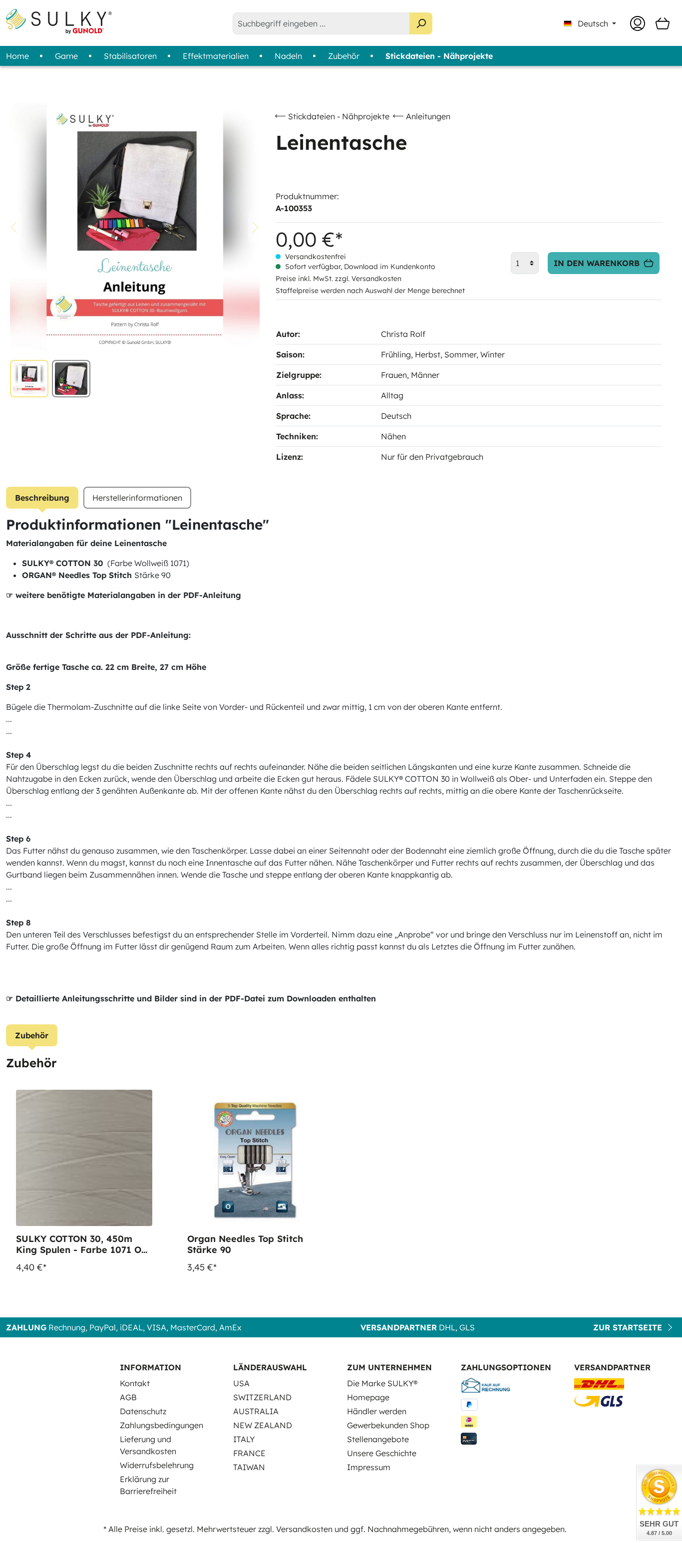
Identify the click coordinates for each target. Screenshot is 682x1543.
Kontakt (135, 1383)
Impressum (368, 1467)
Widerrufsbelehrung (157, 1465)
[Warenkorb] (662, 23)
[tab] (42, 498)
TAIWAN (249, 1467)
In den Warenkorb (597, 263)
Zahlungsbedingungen (161, 1425)
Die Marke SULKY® (382, 1383)
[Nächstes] (255, 227)
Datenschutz (143, 1411)
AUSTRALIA (256, 1411)
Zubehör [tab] (31, 1035)
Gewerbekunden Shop (388, 1425)
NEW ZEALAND (262, 1425)
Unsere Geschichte (381, 1453)
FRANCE (249, 1453)
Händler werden (376, 1411)
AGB (128, 1397)
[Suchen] (420, 23)
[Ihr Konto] (637, 23)
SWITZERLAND (262, 1397)
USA (241, 1383)
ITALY (244, 1439)
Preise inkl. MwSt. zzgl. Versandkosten (338, 278)
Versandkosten (304, 1529)
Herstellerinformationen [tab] (137, 498)
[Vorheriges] (13, 227)
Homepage (368, 1397)
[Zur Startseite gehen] (59, 21)
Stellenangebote (378, 1439)
